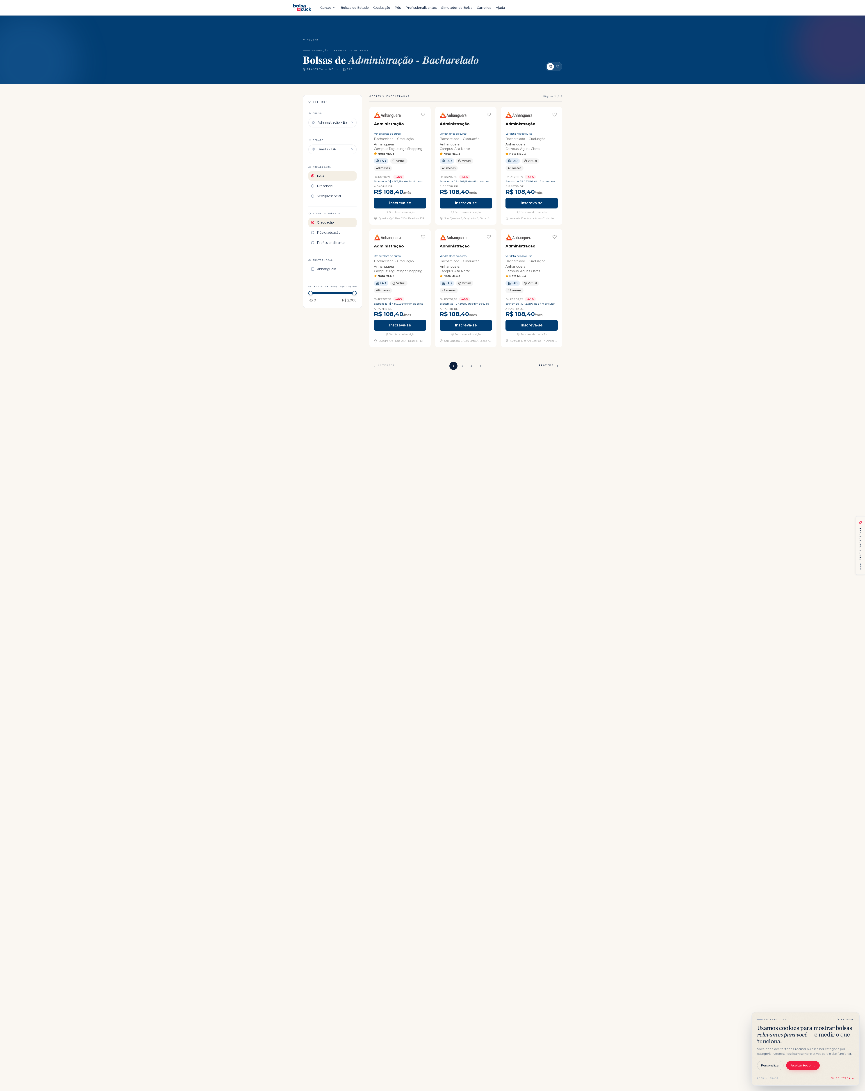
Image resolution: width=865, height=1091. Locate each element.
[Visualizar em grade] (550, 66)
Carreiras (484, 8)
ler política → (841, 1078)
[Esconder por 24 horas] (856, 516)
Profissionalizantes (421, 8)
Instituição (323, 260)
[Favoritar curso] (423, 115)
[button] (400, 166)
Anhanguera (326, 269)
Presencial (325, 186)
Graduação (381, 8)
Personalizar (770, 1065)
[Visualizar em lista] (557, 66)
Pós (398, 8)
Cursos (326, 8)
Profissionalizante (331, 243)
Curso (317, 113)
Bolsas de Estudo (355, 8)
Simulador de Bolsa (456, 8)
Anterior (386, 365)
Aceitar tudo (803, 1065)
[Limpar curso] (352, 122)
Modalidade (322, 167)
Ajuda (500, 8)
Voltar (312, 39)
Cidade (318, 140)
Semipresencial (329, 196)
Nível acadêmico (326, 213)
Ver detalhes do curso (387, 133)
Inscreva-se (400, 203)
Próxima (546, 365)
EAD (320, 176)
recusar (847, 1019)
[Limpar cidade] (352, 149)
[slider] (310, 293)
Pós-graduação (329, 233)
